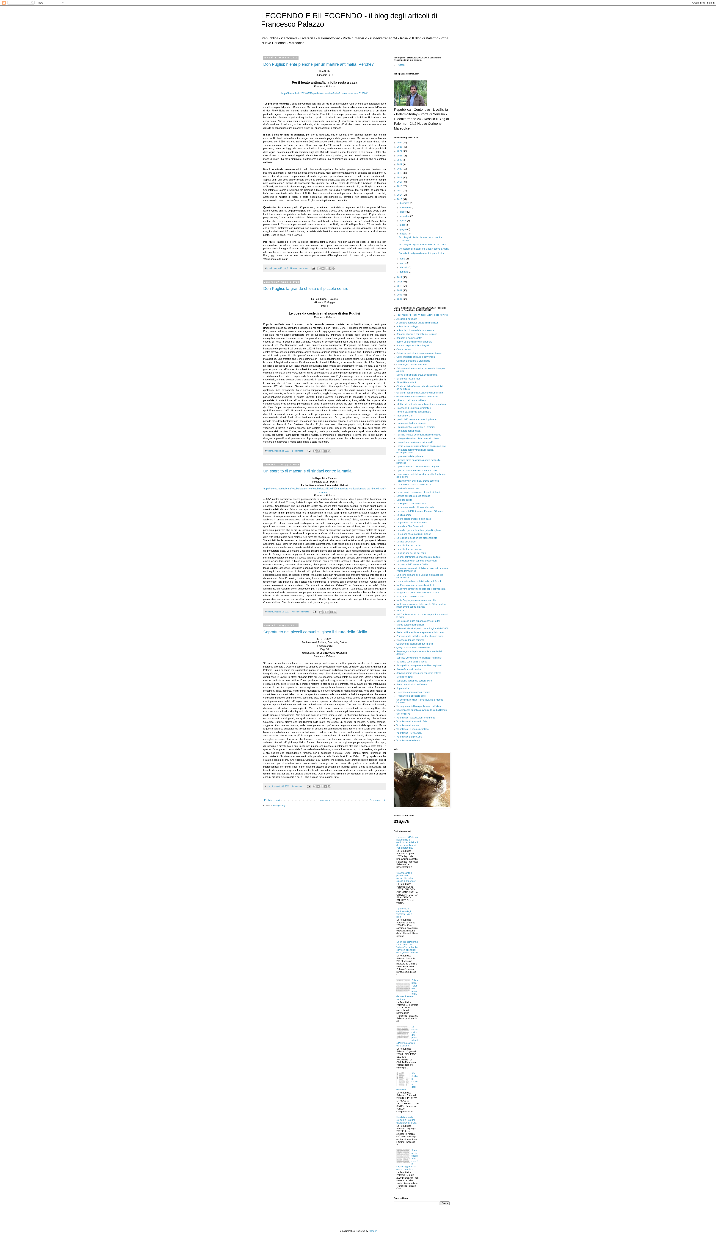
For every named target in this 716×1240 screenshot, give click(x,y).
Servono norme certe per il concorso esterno (418, 673)
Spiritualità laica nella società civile (414, 680)
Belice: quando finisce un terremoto (414, 341)
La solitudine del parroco (409, 549)
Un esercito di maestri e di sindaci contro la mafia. (308, 471)
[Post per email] (313, 268)
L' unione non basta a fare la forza (413, 484)
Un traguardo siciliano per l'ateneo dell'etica (418, 706)
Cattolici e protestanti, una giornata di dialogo (419, 353)
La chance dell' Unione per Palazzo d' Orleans (419, 511)
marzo (403, 263)
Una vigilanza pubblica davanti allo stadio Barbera (422, 710)
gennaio (404, 271)
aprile (403, 258)
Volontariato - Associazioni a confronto (415, 717)
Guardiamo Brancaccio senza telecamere (417, 396)
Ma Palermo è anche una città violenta (415, 585)
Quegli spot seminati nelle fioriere (413, 647)
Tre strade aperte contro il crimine (413, 692)
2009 (400, 290)
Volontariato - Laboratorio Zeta (411, 721)
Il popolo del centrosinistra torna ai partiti (416, 470)
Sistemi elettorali (404, 677)
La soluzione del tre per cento (411, 553)
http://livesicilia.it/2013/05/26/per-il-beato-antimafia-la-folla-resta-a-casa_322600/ (324, 93)
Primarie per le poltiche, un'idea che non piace (419, 636)
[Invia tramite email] (319, 268)
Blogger (372, 1231)
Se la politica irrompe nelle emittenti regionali (419, 665)
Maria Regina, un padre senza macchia (416, 600)
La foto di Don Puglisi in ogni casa (413, 519)
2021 (400, 164)
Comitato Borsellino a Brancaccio (413, 361)
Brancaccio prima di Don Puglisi (412, 345)
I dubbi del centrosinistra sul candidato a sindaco (421, 404)
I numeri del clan (404, 415)
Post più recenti (272, 800)
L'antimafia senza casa (408, 488)
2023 (400, 155)
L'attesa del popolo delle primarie (413, 496)
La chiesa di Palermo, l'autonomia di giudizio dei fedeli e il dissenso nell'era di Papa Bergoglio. (407, 842)
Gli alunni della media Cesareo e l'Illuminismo (419, 392)
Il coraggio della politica (408, 431)
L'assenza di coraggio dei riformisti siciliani (418, 492)
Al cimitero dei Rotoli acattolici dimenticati (417, 322)
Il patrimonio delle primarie (409, 456)
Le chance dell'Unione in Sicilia (412, 564)
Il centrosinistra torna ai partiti (411, 423)
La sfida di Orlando (406, 541)
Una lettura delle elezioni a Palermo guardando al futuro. (406, 1120)
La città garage (404, 515)
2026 (400, 142)
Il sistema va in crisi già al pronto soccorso (417, 481)
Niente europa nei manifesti (410, 624)
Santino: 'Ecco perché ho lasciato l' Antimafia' (419, 657)
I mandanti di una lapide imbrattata (413, 408)
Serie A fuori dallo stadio (408, 669)
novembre (405, 207)
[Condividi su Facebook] (330, 268)
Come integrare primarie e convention (415, 357)
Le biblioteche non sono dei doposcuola (416, 560)
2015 (400, 190)
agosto (403, 220)
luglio (403, 225)
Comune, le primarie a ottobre (411, 364)
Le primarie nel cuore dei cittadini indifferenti (418, 581)
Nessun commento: (299, 268)
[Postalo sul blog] (323, 268)
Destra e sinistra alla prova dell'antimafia (416, 375)
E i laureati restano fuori (408, 378)
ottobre (403, 212)
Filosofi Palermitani (406, 382)
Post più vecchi (377, 800)
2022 (400, 160)
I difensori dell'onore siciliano (411, 400)
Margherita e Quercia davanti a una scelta (417, 592)
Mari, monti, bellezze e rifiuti (410, 596)
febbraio (404, 267)
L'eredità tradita (404, 500)
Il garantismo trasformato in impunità (414, 442)
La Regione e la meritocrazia (411, 503)
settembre (405, 216)
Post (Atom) (279, 805)
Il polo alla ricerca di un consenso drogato (417, 466)
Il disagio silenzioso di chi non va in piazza (417, 438)
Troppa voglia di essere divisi (411, 696)
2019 (400, 173)
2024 (400, 151)
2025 (400, 147)
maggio (404, 233)
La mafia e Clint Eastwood (409, 526)
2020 (400, 168)
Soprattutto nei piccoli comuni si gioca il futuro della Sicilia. (315, 632)
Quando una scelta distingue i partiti (414, 643)
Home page (325, 800)
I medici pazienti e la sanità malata (413, 411)
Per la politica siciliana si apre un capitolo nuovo (420, 632)
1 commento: (298, 451)
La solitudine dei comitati (409, 545)
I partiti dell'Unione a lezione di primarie (416, 419)
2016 (400, 186)
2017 (400, 182)
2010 (400, 286)
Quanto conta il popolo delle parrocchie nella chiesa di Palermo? (406, 877)
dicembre (405, 203)
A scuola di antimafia (406, 319)
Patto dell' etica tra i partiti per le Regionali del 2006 (422, 628)
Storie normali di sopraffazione (411, 684)
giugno (403, 229)
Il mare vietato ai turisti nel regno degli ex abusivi (421, 446)
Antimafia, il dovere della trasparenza (415, 330)
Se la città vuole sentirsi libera (411, 661)
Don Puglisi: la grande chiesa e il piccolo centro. (306, 288)
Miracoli (400, 610)
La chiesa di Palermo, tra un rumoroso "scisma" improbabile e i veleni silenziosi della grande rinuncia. (407, 947)
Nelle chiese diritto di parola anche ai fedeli (418, 621)
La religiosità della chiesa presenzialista (416, 538)
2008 (400, 294)
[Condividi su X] (326, 268)
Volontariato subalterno (408, 740)
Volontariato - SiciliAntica (409, 733)
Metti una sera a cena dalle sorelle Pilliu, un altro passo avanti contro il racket (421, 605)
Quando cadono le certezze (410, 640)
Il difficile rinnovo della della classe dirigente (418, 434)
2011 (400, 281)
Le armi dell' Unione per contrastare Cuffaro (418, 557)
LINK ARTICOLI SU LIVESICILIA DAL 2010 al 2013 (422, 315)
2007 (400, 299)
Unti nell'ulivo (403, 713)
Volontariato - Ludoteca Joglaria (412, 729)
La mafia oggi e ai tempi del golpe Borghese (418, 530)
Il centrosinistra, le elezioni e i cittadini (415, 427)
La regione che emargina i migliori (413, 534)
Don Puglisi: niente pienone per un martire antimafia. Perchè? (318, 64)
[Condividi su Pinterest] (333, 268)
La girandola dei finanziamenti (411, 522)
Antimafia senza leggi (407, 326)
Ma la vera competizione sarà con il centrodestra (420, 589)
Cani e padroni (404, 349)
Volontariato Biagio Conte (409, 736)
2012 (400, 277)
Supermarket (402, 688)
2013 (400, 199)
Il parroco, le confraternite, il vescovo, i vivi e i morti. (404, 912)
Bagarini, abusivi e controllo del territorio (416, 334)
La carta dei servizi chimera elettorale (415, 507)
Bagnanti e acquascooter (409, 338)
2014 (400, 195)
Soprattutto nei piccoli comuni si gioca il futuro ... (423, 253)
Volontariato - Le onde (407, 725)
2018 (400, 177)
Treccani (400, 65)
